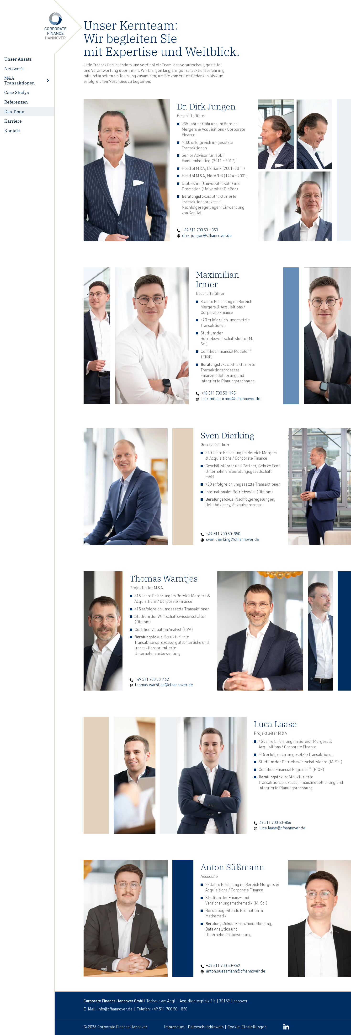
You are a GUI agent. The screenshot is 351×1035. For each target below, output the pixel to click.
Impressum (174, 1027)
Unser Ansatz (18, 59)
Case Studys (16, 92)
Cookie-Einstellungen (246, 1027)
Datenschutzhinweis (206, 1027)
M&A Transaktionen (19, 80)
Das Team (14, 111)
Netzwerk (14, 68)
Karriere (13, 121)
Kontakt (12, 130)
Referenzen (16, 102)
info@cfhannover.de (115, 1010)
